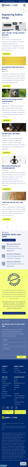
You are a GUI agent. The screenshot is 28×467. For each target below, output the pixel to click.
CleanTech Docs (19, 377)
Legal (4, 389)
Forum (16, 368)
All (15, 389)
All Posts (17, 370)
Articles (5, 377)
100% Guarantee (19, 395)
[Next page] (20, 226)
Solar (4, 398)
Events (4, 387)
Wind (15, 381)
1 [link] (7, 226)
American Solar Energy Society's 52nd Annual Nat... (12, 100)
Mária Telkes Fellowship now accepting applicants (11, 167)
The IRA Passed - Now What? (11, 134)
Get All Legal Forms (9, 240)
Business (5, 379)
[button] (24, 5)
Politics (4, 393)
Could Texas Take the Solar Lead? (12, 202)
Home (4, 368)
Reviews (16, 393)
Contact (4, 372)
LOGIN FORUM (21, 1)
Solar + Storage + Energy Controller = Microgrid (14, 34)
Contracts (5, 385)
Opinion (4, 391)
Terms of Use (5, 426)
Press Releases (6, 395)
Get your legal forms (6, 412)
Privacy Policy (12, 426)
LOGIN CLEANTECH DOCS (9, 1)
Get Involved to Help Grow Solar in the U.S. (13, 68)
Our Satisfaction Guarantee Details (14, 313)
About (4, 370)
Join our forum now (20, 412)
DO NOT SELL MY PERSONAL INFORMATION (11, 460)
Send (21, 357)
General (16, 387)
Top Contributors (20, 372)
